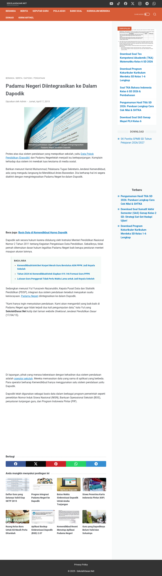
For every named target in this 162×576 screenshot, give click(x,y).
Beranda (11, 11)
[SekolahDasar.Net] (19, 4)
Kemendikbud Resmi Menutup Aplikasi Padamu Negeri (67, 529)
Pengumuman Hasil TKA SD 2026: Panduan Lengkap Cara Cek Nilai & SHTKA (137, 106)
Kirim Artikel (26, 17)
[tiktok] (118, 3)
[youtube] (111, 3)
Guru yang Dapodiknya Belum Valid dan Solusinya (93, 529)
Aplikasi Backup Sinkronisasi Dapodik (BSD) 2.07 (42, 529)
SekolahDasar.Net (85, 571)
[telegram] (147, 3)
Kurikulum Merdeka (98, 11)
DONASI (10, 17)
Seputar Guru (41, 11)
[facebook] (125, 3)
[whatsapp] (154, 3)
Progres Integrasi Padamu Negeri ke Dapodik (40, 497)
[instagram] (140, 3)
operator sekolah (23, 378)
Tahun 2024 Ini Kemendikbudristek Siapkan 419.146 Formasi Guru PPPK (53, 274)
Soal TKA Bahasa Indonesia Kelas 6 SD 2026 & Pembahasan (136, 91)
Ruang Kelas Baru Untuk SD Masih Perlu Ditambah (16, 529)
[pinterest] (56, 464)
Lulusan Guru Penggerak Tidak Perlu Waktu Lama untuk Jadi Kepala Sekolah (55, 278)
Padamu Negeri (29, 296)
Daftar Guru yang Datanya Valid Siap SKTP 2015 (15, 497)
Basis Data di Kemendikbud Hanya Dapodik (42, 232)
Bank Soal (76, 11)
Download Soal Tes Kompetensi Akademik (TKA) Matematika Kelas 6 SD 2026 (136, 57)
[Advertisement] (56, 49)
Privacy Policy (81, 564)
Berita (24, 11)
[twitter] (133, 3)
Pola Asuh (59, 11)
